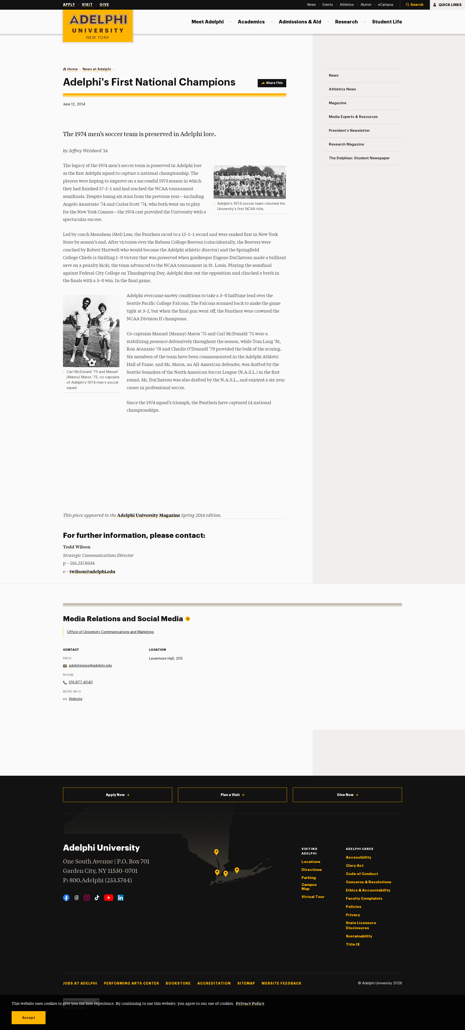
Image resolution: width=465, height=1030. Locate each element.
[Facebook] (66, 897)
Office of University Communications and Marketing (110, 632)
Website (75, 699)
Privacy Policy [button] (250, 1003)
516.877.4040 (81, 682)
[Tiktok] (97, 898)
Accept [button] (28, 1017)
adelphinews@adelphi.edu (90, 665)
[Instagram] (87, 898)
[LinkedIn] (120, 898)
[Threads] (77, 898)
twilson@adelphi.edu (92, 571)
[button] (415, 5)
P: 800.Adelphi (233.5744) (97, 881)
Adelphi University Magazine (148, 515)
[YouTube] (108, 897)
